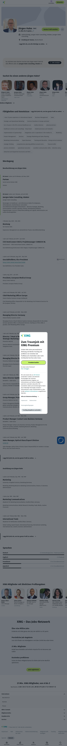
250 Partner (36, 375)
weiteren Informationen (31, 391)
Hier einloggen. (25, 369)
